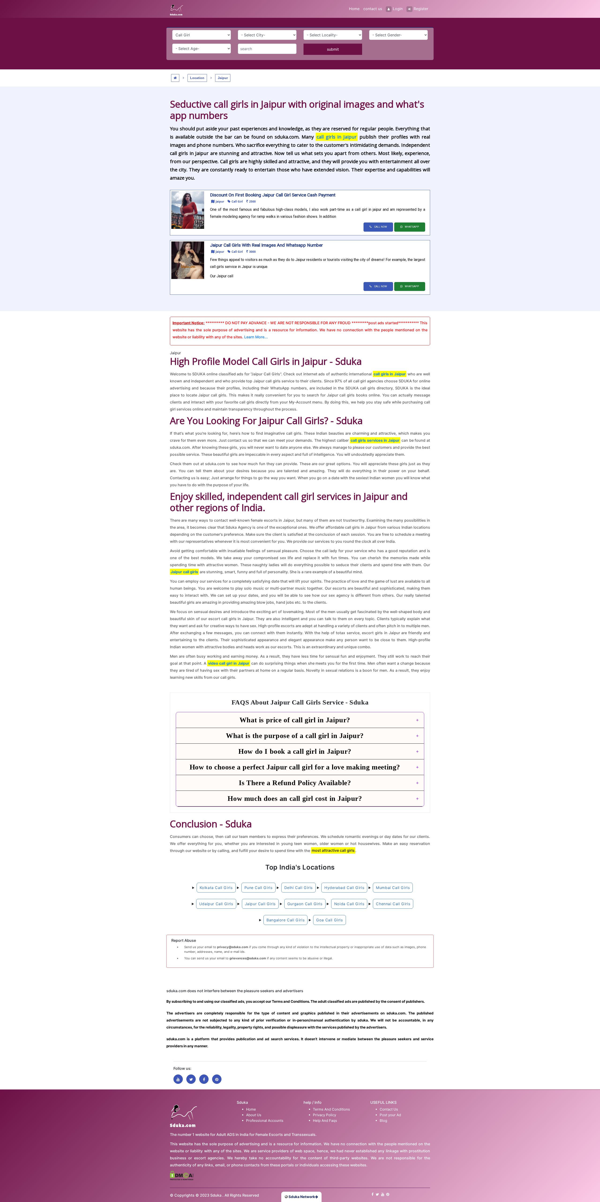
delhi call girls (298, 887)
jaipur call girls (260, 903)
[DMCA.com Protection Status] (181, 1175)
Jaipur (223, 78)
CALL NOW (380, 226)
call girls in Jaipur (337, 137)
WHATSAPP (412, 226)
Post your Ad (390, 1115)
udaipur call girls (216, 903)
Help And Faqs (325, 1120)
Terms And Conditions (331, 1109)
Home (354, 8)
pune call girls (258, 887)
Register (421, 8)
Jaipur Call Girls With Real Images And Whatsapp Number (266, 245)
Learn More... (256, 337)
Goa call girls (329, 920)
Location (197, 78)
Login (398, 8)
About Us (253, 1115)
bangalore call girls (285, 920)
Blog (383, 1120)
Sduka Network (301, 1196)
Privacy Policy (324, 1115)
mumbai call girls (393, 887)
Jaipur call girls (184, 571)
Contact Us (389, 1109)
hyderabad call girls (344, 887)
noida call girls (349, 903)
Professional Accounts (264, 1120)
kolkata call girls (216, 887)
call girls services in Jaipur (375, 440)
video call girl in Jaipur (229, 663)
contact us (372, 8)
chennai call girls (393, 903)
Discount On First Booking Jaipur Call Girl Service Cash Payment (272, 195)
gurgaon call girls (304, 903)
